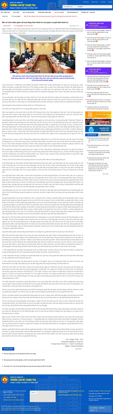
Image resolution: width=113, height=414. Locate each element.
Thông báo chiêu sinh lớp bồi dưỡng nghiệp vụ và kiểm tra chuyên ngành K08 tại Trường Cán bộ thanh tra (99, 55)
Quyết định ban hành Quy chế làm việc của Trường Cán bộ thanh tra (98, 158)
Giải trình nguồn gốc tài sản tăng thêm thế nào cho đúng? (20, 353)
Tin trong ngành (16, 16)
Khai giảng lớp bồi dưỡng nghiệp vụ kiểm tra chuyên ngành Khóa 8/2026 (24, 360)
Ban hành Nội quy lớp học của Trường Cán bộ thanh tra (98, 146)
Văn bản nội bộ (91, 135)
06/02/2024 (6, 26)
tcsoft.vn (36, 406)
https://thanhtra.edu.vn (14, 410)
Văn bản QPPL (105, 135)
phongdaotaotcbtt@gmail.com (99, 27)
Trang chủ (5, 16)
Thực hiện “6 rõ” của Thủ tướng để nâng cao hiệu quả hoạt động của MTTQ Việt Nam (28, 366)
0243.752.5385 (94, 25)
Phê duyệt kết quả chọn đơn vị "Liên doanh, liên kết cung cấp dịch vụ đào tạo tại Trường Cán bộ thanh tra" (99, 101)
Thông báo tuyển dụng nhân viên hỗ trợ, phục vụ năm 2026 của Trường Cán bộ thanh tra (99, 94)
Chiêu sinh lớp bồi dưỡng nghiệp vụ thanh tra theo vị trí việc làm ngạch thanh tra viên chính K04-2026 (99, 39)
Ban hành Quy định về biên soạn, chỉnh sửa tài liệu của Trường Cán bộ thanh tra (98, 140)
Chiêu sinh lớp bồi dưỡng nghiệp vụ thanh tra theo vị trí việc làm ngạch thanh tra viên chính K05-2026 (99, 32)
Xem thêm (79, 349)
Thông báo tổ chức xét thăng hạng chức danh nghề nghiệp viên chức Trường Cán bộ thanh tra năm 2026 (99, 87)
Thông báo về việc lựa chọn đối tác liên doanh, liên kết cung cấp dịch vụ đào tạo (98, 108)
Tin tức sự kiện (28, 26)
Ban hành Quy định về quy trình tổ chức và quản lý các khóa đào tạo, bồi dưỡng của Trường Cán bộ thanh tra (99, 152)
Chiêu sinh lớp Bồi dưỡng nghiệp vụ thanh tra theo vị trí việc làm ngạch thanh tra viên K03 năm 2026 (99, 63)
